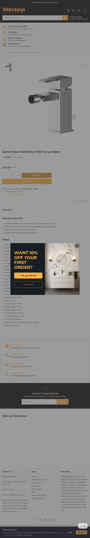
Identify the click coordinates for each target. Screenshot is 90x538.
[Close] (77, 246)
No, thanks (28, 284)
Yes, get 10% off (28, 275)
